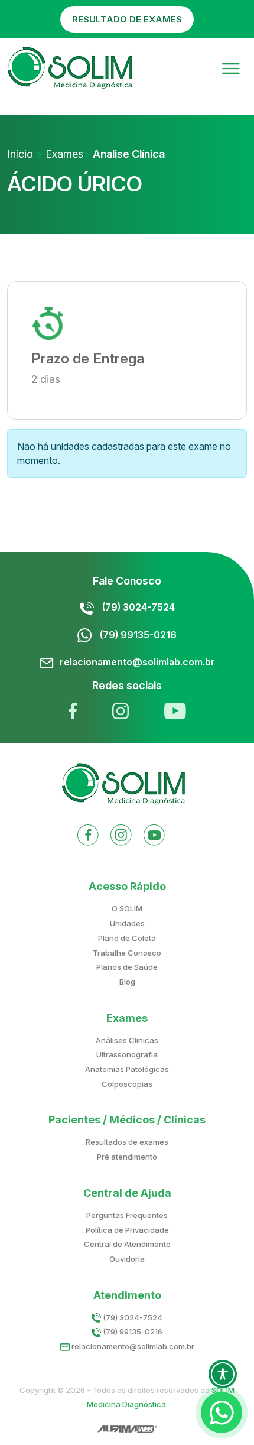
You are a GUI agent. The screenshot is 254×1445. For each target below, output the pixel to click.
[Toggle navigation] (231, 67)
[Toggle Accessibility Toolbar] (223, 1374)
